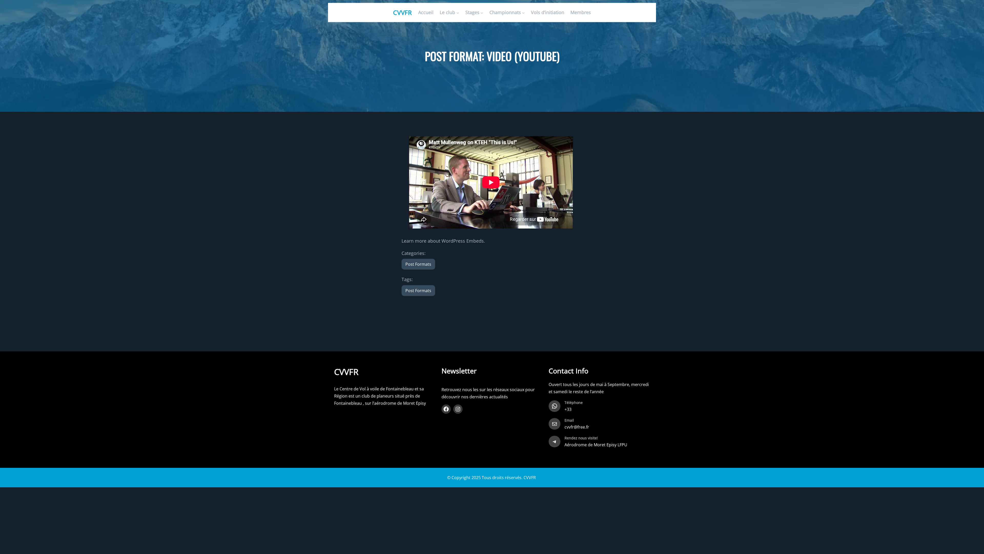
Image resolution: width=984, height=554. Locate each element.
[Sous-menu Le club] (457, 12)
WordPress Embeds (463, 241)
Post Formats (418, 264)
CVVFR (402, 12)
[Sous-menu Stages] (481, 12)
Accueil (426, 12)
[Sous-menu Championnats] (523, 12)
